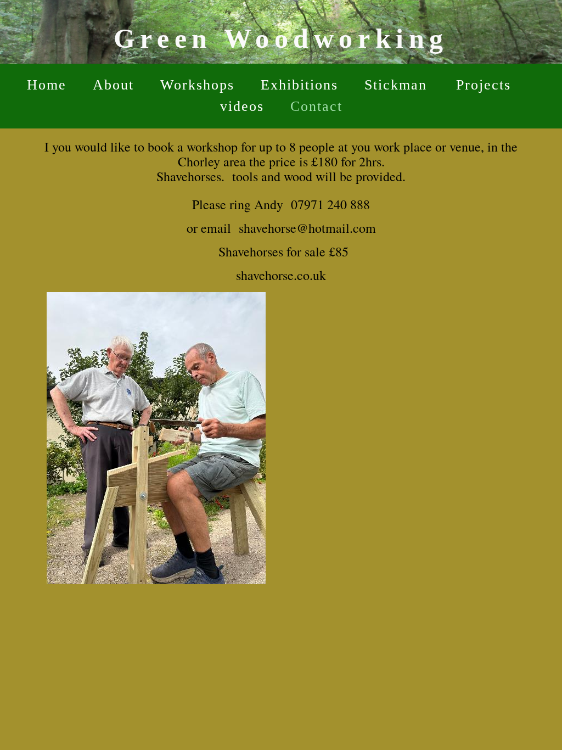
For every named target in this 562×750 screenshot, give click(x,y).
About (113, 85)
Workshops (197, 85)
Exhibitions (299, 85)
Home (46, 85)
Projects (483, 85)
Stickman (398, 85)
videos (242, 106)
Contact (316, 106)
